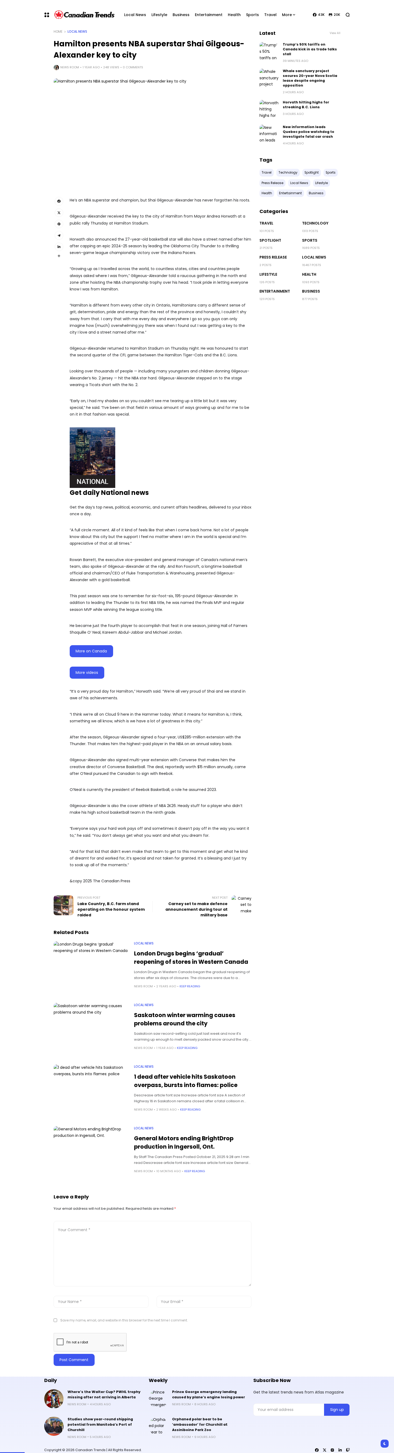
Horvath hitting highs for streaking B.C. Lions (306, 104)
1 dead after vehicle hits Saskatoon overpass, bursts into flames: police (185, 1081)
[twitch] (348, 1450)
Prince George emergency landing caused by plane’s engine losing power (208, 1394)
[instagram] (332, 1450)
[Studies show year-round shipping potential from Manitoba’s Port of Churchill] (54, 1426)
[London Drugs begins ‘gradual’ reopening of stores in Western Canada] (91, 969)
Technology (315, 223)
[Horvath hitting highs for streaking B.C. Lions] (269, 109)
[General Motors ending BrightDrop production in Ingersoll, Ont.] (91, 1154)
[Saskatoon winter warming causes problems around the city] (91, 1031)
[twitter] (324, 1450)
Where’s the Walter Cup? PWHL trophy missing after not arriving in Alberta (104, 1394)
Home (58, 31)
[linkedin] (340, 1450)
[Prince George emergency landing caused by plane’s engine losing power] (158, 1399)
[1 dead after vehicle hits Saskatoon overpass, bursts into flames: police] (91, 1092)
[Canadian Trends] (84, 14)
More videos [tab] (87, 672)
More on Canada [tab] (91, 651)
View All (335, 33)
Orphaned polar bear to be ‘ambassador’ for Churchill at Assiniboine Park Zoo (200, 1424)
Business (311, 291)
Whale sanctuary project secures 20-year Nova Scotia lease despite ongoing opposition (310, 78)
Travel (266, 223)
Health (309, 274)
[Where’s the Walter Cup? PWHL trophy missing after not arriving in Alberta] (54, 1399)
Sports (309, 240)
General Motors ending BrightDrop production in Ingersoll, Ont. (183, 1142)
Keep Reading (190, 986)
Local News (77, 31)
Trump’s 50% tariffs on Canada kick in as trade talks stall (310, 49)
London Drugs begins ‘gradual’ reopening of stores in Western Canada (191, 958)
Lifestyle (268, 274)
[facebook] (317, 1450)
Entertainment (274, 291)
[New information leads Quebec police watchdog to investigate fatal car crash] (269, 134)
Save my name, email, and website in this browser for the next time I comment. (124, 1320)
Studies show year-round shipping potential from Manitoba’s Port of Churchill (100, 1424)
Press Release (273, 257)
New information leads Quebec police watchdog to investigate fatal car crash (308, 132)
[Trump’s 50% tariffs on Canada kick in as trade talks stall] (269, 51)
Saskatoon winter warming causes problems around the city (184, 1019)
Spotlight (270, 240)
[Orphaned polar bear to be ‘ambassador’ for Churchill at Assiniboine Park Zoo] (158, 1426)
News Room (69, 67)
